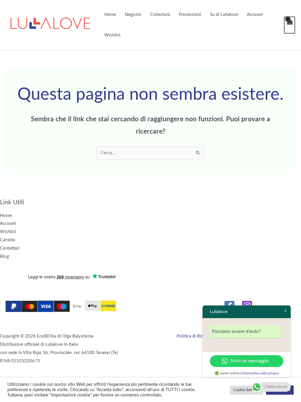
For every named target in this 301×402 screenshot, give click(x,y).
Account (255, 14)
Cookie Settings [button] (246, 390)
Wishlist (112, 35)
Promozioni (190, 14)
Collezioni (160, 14)
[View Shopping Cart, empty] (289, 25)
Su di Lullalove (224, 14)
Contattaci (10, 248)
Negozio (133, 14)
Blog (4, 256)
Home (110, 14)
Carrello (7, 240)
